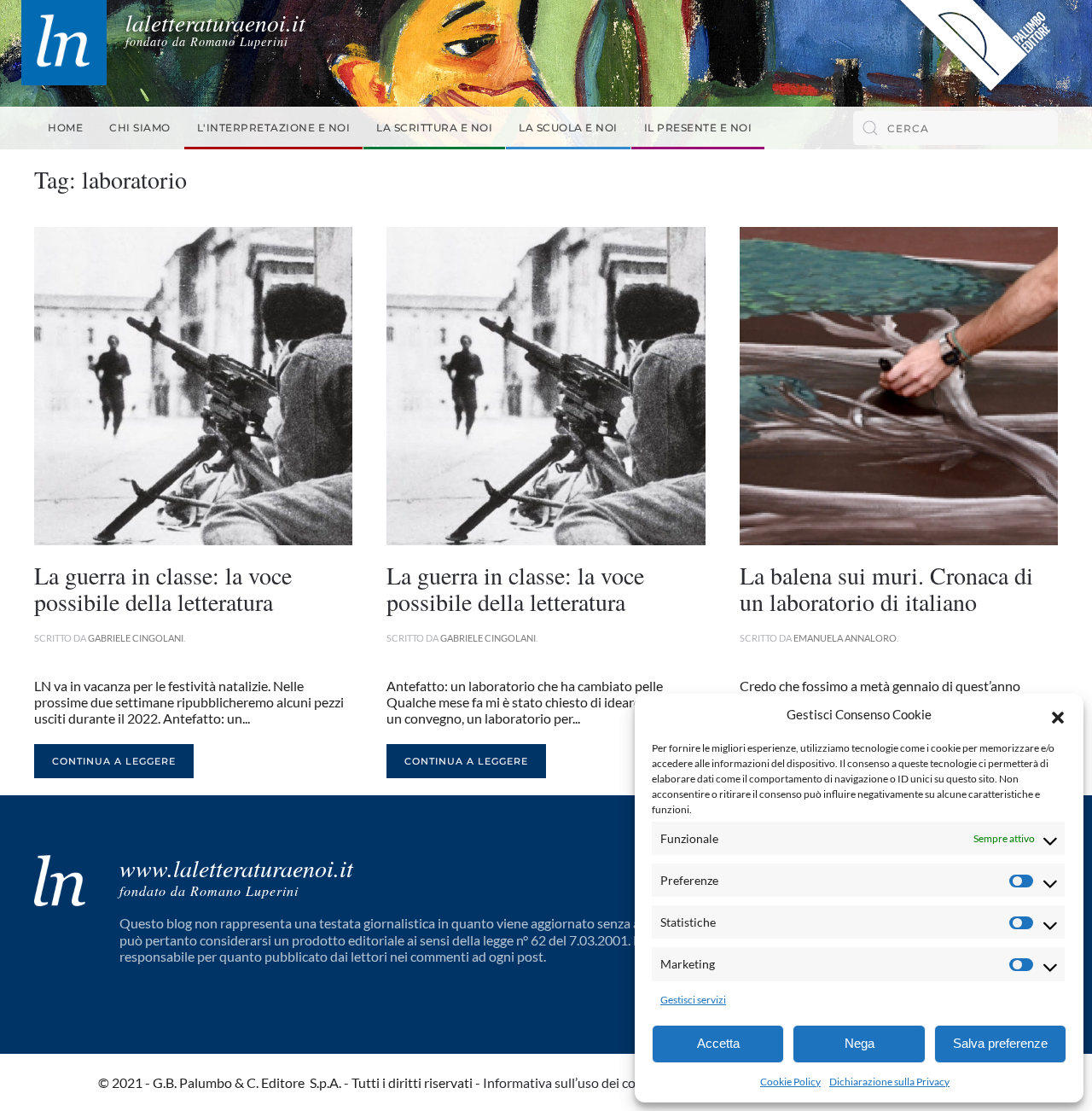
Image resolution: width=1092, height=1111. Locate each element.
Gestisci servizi (693, 999)
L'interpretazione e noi (274, 127)
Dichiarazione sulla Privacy (889, 1081)
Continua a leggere (114, 761)
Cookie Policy (790, 1081)
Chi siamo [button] (140, 127)
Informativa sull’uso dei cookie (571, 1082)
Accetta (718, 1043)
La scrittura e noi (434, 127)
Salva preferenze (1000, 1043)
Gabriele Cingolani (135, 637)
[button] (1057, 715)
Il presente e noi (698, 127)
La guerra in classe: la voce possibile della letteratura (163, 588)
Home (65, 127)
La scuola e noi (568, 127)
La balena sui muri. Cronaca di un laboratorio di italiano (886, 588)
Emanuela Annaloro (845, 637)
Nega (859, 1043)
